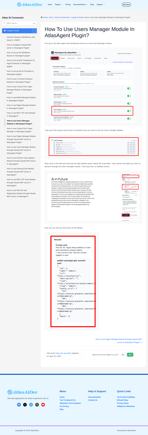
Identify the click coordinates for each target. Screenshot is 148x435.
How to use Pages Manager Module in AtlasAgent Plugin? (21, 106)
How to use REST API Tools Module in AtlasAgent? (21, 114)
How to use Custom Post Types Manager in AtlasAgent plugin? (19, 130)
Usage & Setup (13, 31)
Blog (61, 409)
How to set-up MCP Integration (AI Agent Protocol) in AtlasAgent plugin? (21, 63)
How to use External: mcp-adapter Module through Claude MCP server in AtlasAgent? (21, 161)
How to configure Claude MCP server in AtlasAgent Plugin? (19, 46)
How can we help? (63, 353)
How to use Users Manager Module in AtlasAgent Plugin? (19, 122)
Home (62, 397)
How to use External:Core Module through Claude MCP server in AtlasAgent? (20, 172)
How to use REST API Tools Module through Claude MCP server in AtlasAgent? (21, 182)
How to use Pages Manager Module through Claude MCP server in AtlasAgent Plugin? (21, 139)
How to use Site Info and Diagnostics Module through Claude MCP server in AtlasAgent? (21, 193)
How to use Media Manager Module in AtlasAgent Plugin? (21, 99)
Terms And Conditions (126, 397)
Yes (130, 355)
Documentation (94, 397)
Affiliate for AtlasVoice (126, 406)
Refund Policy (122, 400)
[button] (126, 5)
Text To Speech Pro (68, 400)
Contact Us (92, 400)
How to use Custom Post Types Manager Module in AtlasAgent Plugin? (19, 90)
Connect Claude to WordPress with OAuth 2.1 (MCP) (21, 38)
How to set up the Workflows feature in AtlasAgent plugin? (18, 54)
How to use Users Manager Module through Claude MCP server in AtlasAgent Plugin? (21, 150)
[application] (61, 4)
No (123, 355)
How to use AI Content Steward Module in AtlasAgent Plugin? (19, 80)
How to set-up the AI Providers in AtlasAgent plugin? (20, 72)
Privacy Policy (123, 403)
